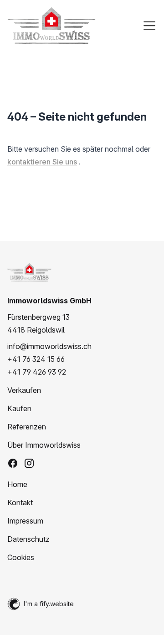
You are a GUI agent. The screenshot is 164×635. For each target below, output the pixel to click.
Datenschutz (28, 539)
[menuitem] (82, 390)
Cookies (20, 557)
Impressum (25, 520)
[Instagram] (29, 463)
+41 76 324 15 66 (36, 359)
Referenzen (26, 426)
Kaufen (19, 408)
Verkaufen (24, 390)
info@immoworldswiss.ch (49, 346)
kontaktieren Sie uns (42, 161)
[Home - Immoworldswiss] (51, 25)
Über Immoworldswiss (44, 445)
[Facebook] (12, 463)
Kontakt (20, 502)
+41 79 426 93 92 (36, 371)
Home (17, 484)
